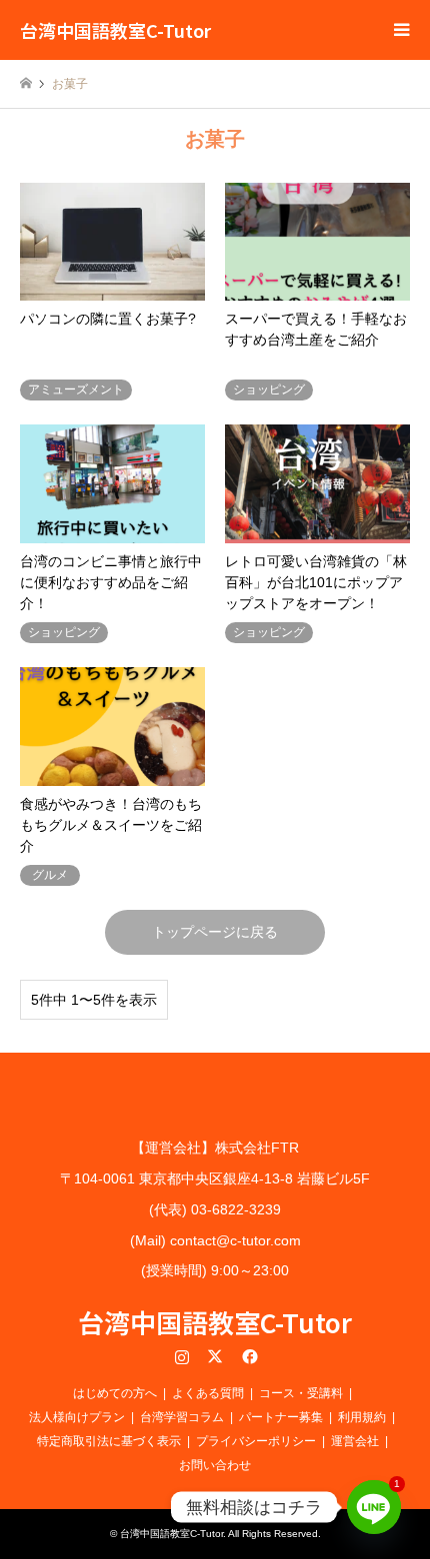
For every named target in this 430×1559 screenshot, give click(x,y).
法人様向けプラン (77, 1417)
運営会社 (355, 1441)
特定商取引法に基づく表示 (109, 1441)
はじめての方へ (115, 1393)
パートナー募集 (281, 1417)
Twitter (215, 1356)
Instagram (182, 1356)
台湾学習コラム (182, 1417)
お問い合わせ (215, 1465)
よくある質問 (208, 1393)
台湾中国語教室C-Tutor (215, 1321)
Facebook (248, 1356)
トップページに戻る (215, 932)
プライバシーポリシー (256, 1441)
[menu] (400, 30)
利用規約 (362, 1417)
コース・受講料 (301, 1393)
